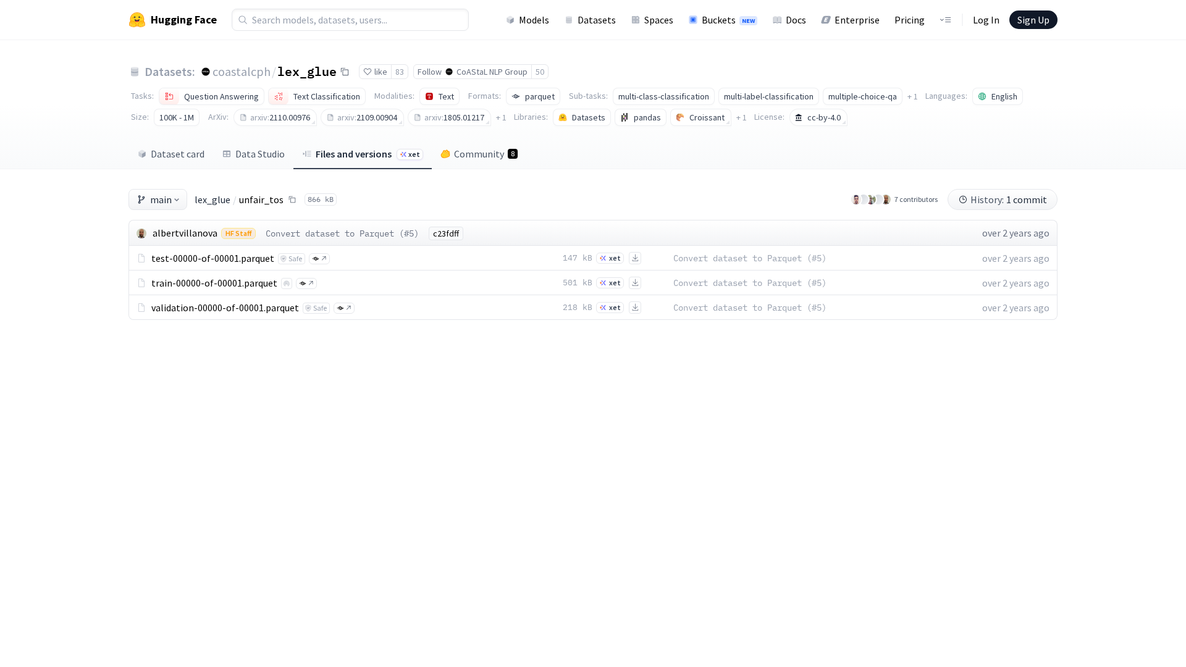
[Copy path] (292, 199)
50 (540, 71)
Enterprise (857, 20)
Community (484, 154)
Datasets (597, 20)
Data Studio (260, 154)
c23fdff (446, 233)
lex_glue (307, 71)
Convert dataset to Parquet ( (335, 233)
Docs (796, 20)
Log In (986, 20)
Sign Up (1033, 20)
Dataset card (177, 154)
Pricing (909, 20)
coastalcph (241, 71)
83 (399, 71)
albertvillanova (185, 233)
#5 (409, 233)
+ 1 (912, 96)
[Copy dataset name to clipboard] (344, 71)
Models (534, 20)
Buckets (728, 20)
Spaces (658, 20)
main (161, 199)
